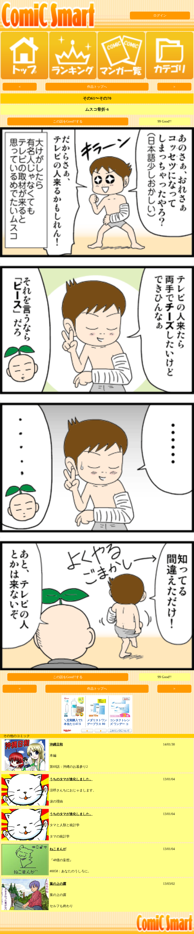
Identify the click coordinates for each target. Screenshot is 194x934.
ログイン (160, 15)
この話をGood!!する (68, 121)
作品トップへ (97, 86)
